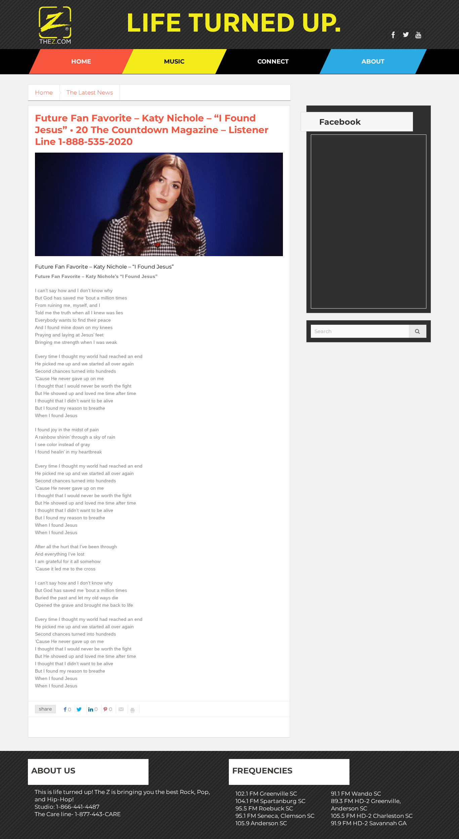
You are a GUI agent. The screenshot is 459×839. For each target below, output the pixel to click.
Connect (273, 61)
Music (174, 61)
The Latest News (90, 92)
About (373, 61)
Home (81, 61)
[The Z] (56, 24)
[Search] (417, 331)
